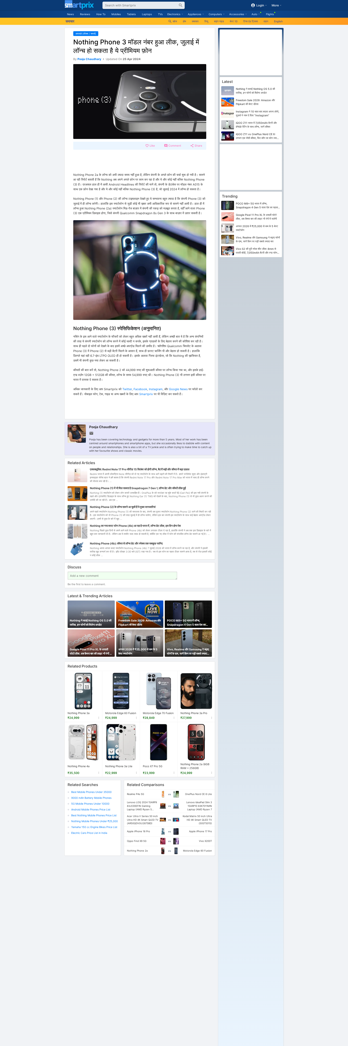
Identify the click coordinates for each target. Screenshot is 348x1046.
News (70, 14)
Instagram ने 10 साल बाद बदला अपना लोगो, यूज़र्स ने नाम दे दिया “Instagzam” (257, 113)
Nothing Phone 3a (79, 713)
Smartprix (146, 394)
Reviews (85, 14)
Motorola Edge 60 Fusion (120, 713)
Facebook (140, 389)
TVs (160, 14)
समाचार (195, 21)
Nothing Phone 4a (79, 766)
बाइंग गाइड (219, 21)
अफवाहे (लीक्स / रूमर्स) (85, 33)
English (278, 21)
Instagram (156, 389)
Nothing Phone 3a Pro (193, 713)
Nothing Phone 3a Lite (118, 766)
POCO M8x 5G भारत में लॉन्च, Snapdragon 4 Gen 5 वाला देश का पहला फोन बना (186, 623)
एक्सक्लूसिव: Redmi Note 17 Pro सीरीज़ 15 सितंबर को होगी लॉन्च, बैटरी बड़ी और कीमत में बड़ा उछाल (139, 469)
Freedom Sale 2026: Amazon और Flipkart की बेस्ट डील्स (139, 622)
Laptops (147, 14)
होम (184, 21)
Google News (178, 389)
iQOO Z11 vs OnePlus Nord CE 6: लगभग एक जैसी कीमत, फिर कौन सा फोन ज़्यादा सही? (257, 136)
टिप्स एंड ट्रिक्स (250, 21)
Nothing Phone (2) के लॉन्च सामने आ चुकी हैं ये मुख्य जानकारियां (122, 507)
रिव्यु (206, 21)
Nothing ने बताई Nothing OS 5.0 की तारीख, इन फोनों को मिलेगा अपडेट (90, 622)
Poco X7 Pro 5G (152, 766)
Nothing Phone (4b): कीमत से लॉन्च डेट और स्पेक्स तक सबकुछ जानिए (126, 543)
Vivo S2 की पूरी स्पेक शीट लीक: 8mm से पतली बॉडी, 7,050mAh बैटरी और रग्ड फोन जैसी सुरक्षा (256, 251)
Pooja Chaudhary (103, 427)
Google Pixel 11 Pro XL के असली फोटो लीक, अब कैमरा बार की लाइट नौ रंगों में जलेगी (90, 652)
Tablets (131, 14)
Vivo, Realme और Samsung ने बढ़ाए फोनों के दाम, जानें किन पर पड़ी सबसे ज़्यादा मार (188, 652)
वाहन (266, 21)
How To (100, 14)
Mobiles (116, 14)
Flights (270, 14)
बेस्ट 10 (233, 21)
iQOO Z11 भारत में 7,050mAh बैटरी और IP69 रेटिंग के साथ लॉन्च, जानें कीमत (256, 124)
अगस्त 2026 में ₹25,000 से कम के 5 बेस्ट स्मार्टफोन (137, 651)
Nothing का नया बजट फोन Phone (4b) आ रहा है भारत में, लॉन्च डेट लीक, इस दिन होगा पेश (135, 525)
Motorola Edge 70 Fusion (158, 713)
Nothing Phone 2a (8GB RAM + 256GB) (194, 766)
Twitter (127, 389)
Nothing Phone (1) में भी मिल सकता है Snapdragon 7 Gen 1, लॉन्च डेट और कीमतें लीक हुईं (138, 488)
